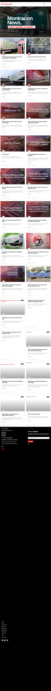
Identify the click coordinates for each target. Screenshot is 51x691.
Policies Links (31, 428)
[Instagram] (7, 640)
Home (3, 621)
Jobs (2, 635)
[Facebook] (5, 640)
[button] (44, 4)
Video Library (4, 637)
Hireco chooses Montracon (34, 414)
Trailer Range (4, 624)
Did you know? (5, 154)
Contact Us (4, 633)
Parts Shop (4, 631)
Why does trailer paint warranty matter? (37, 56)
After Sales (4, 626)
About (3, 623)
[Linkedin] (2, 640)
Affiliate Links (4, 628)
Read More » (29, 62)
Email (29, 436)
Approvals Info (4, 630)
